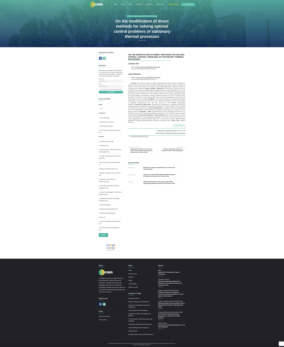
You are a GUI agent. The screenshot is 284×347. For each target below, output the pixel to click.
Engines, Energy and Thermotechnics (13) (110, 174)
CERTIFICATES (160, 4)
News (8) (102, 217)
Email (100, 84)
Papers (130, 280)
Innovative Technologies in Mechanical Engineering (139, 306)
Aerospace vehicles (133, 298)
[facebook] (100, 58)
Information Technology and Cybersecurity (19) (107, 180)
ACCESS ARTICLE (179, 125)
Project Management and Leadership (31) (109, 222)
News (159, 270)
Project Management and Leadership (138, 327)
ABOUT (123, 4)
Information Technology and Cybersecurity (140, 324)
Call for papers (132, 284)
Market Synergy (132, 331)
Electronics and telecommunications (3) (109, 163)
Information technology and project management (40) (109, 187)
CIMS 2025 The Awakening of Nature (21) (109, 131)
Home (130, 270)
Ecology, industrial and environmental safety (140, 334)
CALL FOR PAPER (188, 4)
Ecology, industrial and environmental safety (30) (110, 157)
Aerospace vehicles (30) (106, 141)
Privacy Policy (103, 319)
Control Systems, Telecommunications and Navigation (142, 16)
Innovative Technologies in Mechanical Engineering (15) (110, 193)
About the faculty (133, 287)
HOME (115, 4)
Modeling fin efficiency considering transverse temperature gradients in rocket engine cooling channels (170, 294)
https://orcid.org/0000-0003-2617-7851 (148, 67)
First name (101, 79)
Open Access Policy (104, 316)
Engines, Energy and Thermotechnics (138, 301)
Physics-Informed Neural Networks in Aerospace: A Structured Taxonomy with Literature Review (170, 283)
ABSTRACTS (149, 4)
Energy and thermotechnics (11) (109, 168)
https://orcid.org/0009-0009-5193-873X (148, 77)
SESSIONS (139, 4)
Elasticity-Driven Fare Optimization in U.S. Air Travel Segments (171, 326)
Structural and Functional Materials (138, 310)
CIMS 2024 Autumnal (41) (107, 122)
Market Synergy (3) (105, 205)
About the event (132, 273)
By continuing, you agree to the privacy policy (111, 89)
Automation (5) (104, 145)
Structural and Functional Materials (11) (109, 229)
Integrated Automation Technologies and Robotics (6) (109, 200)
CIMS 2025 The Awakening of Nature (167, 130)
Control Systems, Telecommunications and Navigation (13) (110, 151)
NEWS (130, 4)
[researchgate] (104, 58)
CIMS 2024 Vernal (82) (106, 126)
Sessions (131, 277)
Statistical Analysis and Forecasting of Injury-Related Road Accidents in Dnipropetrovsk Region (171, 305)
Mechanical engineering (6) (107, 213)
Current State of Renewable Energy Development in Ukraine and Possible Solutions (169, 316)
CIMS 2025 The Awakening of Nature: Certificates (169, 273)
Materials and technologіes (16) (108, 209)
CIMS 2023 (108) (104, 118)
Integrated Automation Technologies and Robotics (139, 314)
